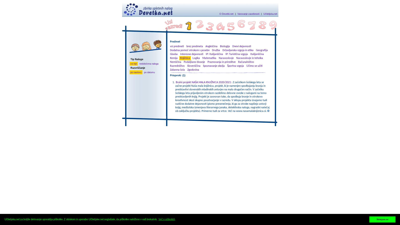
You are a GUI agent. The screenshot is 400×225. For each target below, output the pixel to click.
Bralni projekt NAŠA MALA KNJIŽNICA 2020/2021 (203, 82)
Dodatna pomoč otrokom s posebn (190, 50)
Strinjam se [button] (382, 219)
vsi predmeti (177, 46)
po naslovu (136, 72)
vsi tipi (133, 63)
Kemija (174, 58)
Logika (196, 58)
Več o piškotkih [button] (166, 219)
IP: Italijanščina (214, 54)
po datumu (149, 72)
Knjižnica (185, 58)
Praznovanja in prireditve (222, 62)
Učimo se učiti (254, 66)
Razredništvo (177, 66)
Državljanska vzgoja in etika (237, 50)
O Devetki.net (226, 13)
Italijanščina (257, 54)
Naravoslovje (226, 58)
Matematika (209, 58)
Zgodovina (193, 69)
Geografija (262, 50)
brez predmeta (194, 46)
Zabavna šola (177, 69)
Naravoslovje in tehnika (249, 58)
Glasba (174, 54)
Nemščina (175, 62)
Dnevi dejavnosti (241, 46)
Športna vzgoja (235, 66)
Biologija (225, 46)
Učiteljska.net (270, 13)
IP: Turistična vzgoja (236, 54)
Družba (216, 50)
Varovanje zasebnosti (248, 13)
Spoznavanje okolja (214, 66)
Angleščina (211, 46)
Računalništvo (246, 62)
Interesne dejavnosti (191, 54)
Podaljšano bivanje (194, 62)
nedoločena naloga (148, 63)
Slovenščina (193, 66)
